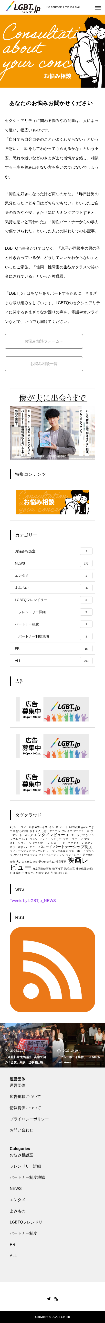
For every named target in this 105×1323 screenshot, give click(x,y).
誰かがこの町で (34, 872)
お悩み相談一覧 (44, 364)
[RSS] (56, 1298)
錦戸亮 (49, 872)
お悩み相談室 (21, 1155)
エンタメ (17, 1200)
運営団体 (17, 1085)
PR (12, 1244)
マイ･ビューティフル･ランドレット (60, 854)
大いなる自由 (24, 861)
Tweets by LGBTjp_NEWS (33, 901)
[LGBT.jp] (23, 7)
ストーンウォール (20, 842)
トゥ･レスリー (53, 842)
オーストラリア (75, 835)
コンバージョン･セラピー (34, 839)
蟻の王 (20, 872)
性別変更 (61, 861)
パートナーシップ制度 (72, 846)
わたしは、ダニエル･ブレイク (54, 831)
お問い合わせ (21, 1130)
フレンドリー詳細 (25, 1166)
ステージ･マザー (82, 839)
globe (84, 827)
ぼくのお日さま (25, 831)
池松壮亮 (69, 868)
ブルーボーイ (77, 850)
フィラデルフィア (20, 850)
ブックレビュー (41, 850)
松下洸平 (57, 868)
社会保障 (81, 868)
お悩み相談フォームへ (43, 341)
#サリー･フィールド (22, 827)
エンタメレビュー (49, 834)
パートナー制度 (23, 1233)
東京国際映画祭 (41, 868)
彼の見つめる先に (44, 861)
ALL (13, 1256)
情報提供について (25, 1108)
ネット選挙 (16, 847)
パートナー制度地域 (27, 1177)
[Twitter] (48, 1298)
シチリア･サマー (61, 839)
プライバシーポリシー (29, 1119)
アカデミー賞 (81, 831)
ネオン (89, 842)
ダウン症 (37, 842)
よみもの (17, 1211)
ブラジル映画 (60, 850)
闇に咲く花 (60, 872)
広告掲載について (25, 1097)
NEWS (16, 1188)
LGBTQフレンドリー (28, 1222)
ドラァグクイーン (73, 842)
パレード (45, 847)
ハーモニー (31, 847)
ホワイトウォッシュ (25, 854)
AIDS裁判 (74, 827)
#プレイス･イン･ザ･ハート (51, 827)
